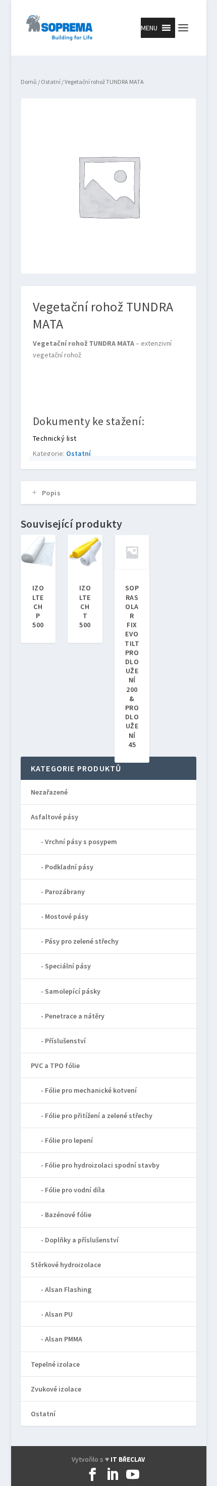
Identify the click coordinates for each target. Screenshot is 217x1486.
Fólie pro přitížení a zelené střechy (98, 1115)
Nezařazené (49, 792)
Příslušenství (65, 1040)
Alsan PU (59, 1314)
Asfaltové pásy (54, 816)
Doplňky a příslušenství (82, 1239)
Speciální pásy (68, 965)
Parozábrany (65, 891)
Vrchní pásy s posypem (81, 841)
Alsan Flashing (68, 1289)
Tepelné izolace (55, 1364)
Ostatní (51, 81)
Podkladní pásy (69, 866)
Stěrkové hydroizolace (66, 1264)
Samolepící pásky (72, 991)
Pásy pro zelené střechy (82, 941)
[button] (149, 28)
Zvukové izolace (56, 1389)
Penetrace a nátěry (74, 1015)
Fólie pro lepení (69, 1140)
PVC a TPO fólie (55, 1065)
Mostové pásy (66, 916)
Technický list (55, 438)
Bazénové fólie (68, 1214)
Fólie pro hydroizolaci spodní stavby (102, 1165)
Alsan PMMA (63, 1338)
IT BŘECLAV (128, 1459)
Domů (29, 81)
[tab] (108, 492)
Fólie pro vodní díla (75, 1189)
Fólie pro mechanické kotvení (91, 1090)
